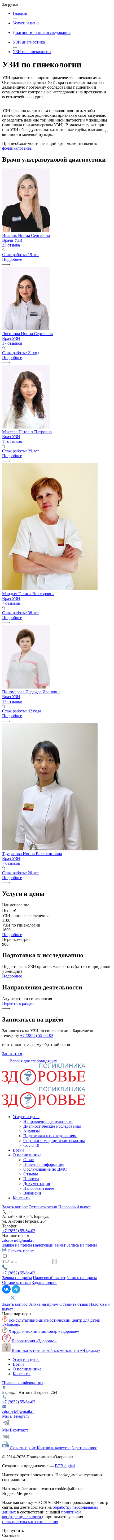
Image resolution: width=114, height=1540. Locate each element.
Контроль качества (54, 1448)
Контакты (21, 1198)
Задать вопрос (15, 1207)
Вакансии (32, 1193)
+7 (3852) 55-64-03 (36, 1035)
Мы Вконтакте (15, 1430)
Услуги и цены (26, 1116)
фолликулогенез (16, 148)
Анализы (31, 1131)
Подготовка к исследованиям (50, 1136)
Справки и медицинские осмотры (54, 1140)
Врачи (18, 1150)
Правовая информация (22, 1383)
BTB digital (65, 1466)
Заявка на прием (43, 1304)
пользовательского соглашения (30, 1521)
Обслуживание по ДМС (45, 1169)
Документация (36, 1183)
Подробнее (12, 934)
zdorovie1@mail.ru (18, 1240)
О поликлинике (27, 1155)
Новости (31, 1178)
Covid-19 (31, 1145)
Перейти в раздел (18, 1003)
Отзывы (30, 1174)
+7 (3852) (18, 1230)
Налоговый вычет (39, 1188)
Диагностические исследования (52, 1126)
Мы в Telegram (15, 1416)
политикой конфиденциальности (41, 1514)
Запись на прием (82, 1245)
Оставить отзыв (43, 1207)
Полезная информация (43, 1164)
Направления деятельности (48, 1121)
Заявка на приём (17, 1245)
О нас (28, 1159)
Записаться (12, 1053)
